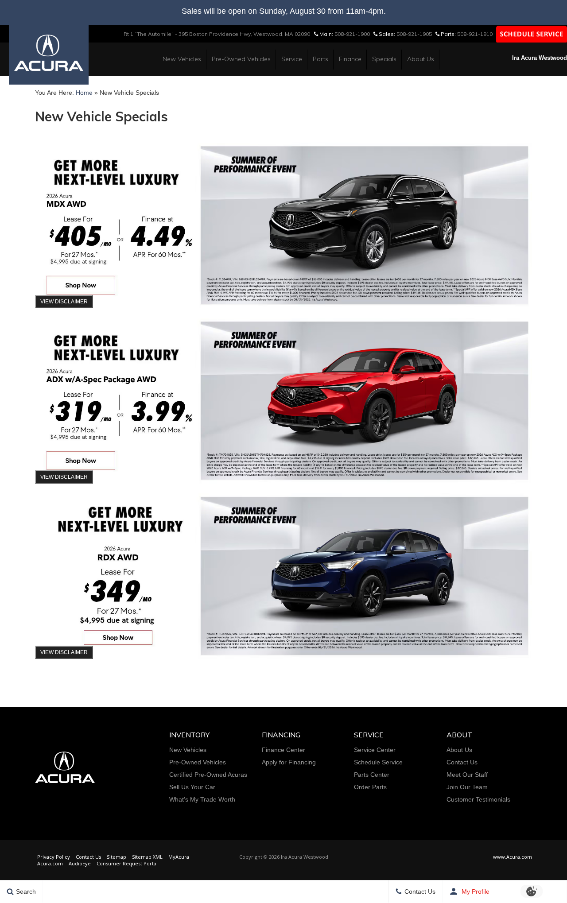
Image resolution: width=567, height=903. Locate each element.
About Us (420, 59)
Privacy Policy (53, 856)
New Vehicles (182, 59)
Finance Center (283, 749)
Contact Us (462, 762)
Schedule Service (378, 762)
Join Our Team (467, 787)
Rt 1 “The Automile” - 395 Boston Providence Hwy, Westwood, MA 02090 (217, 34)
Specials (384, 59)
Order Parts (370, 787)
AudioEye (80, 863)
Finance (350, 59)
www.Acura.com (512, 856)
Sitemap (116, 856)
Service (291, 59)
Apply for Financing (289, 762)
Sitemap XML (147, 856)
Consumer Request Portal (127, 863)
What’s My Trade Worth (202, 799)
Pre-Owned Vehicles (241, 59)
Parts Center (371, 774)
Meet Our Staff (467, 774)
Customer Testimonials (478, 799)
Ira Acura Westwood (539, 57)
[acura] (48, 52)
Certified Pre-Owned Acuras (208, 774)
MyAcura (178, 856)
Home (84, 92)
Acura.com (50, 863)
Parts (320, 59)
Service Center (375, 749)
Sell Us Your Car (192, 787)
